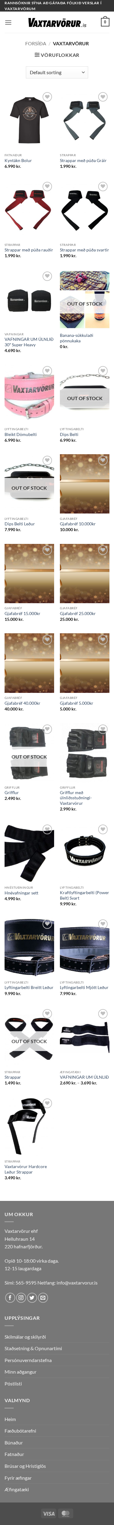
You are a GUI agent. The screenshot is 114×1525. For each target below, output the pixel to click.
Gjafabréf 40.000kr (22, 703)
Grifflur (12, 792)
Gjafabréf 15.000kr (22, 613)
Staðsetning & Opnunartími (33, 1348)
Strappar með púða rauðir (29, 249)
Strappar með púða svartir (84, 249)
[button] (8, 22)
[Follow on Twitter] (32, 1298)
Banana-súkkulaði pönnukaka (76, 338)
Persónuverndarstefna (28, 1360)
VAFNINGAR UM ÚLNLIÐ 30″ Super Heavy (29, 342)
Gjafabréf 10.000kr (78, 523)
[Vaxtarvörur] (57, 22)
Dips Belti (69, 434)
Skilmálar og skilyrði (25, 1337)
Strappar (13, 1077)
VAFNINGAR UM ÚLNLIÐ (84, 1077)
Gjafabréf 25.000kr (78, 613)
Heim (10, 1419)
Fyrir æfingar (18, 1478)
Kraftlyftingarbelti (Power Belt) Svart (84, 895)
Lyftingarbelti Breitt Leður (29, 987)
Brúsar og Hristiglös (25, 1466)
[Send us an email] (43, 1298)
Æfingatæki (17, 1489)
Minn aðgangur (20, 1372)
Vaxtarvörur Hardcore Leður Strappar (26, 1169)
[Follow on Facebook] (10, 1298)
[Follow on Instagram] (21, 1298)
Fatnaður (14, 1454)
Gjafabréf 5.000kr (76, 703)
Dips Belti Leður (20, 523)
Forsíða (35, 43)
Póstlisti (13, 1383)
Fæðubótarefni (20, 1430)
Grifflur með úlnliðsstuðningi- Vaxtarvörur (76, 798)
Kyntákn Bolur (18, 160)
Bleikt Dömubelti (21, 434)
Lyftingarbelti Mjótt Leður (84, 987)
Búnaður (14, 1442)
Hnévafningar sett (21, 892)
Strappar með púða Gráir (83, 160)
